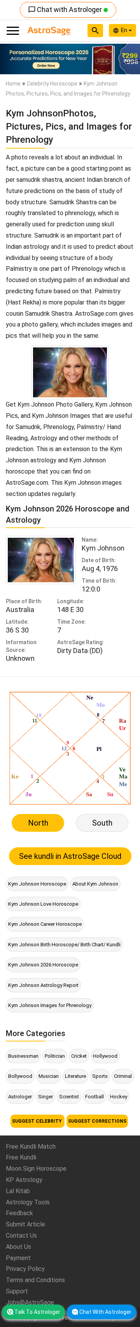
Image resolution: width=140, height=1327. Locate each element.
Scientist (69, 1097)
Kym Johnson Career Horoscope (45, 924)
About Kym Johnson (95, 884)
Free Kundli (21, 1157)
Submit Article (25, 1224)
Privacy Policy (25, 1268)
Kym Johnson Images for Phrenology (49, 1005)
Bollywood (20, 1076)
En (125, 30)
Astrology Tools (28, 1202)
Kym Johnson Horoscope (37, 884)
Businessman (23, 1056)
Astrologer (20, 1097)
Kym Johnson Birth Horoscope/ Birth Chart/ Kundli (64, 944)
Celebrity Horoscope (52, 83)
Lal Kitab (18, 1191)
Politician (55, 1056)
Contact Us (21, 1235)
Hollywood (105, 1056)
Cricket (79, 1056)
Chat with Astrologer (65, 9)
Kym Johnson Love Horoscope (43, 904)
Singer (45, 1097)
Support (17, 1291)
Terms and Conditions (35, 1280)
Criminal (123, 1076)
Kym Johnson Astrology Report (43, 985)
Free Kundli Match (31, 1146)
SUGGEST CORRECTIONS (97, 1121)
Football (94, 1097)
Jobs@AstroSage (30, 1302)
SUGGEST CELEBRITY (37, 1121)
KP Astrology (24, 1179)
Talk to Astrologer (37, 1312)
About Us (18, 1246)
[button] (10, 59)
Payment (18, 1258)
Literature (75, 1076)
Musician (48, 1076)
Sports (100, 1076)
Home (13, 83)
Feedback (19, 1213)
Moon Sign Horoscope (36, 1168)
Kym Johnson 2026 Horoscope (43, 965)
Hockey (118, 1097)
